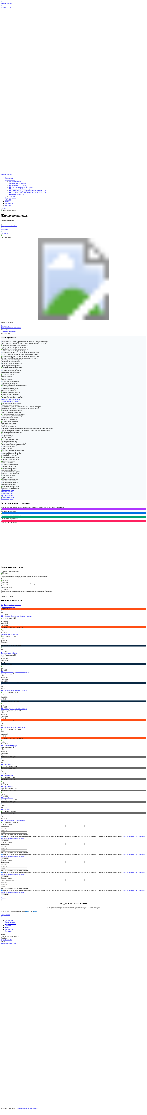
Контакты (8, 205)
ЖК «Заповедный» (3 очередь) (19, 189)
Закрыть (3, 898)
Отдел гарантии (10, 198)
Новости (8, 200)
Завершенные (16, 605)
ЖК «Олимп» (5, 809)
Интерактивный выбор (9, 226)
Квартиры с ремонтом (16, 194)
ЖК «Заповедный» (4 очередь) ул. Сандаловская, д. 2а (27, 191)
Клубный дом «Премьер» (17, 183)
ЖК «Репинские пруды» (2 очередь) (21, 187)
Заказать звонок (6, 4)
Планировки (5, 233)
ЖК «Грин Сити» (7, 764)
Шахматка (4, 229)
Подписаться (5, 915)
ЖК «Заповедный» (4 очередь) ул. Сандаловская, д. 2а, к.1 (28, 192)
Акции (7, 201)
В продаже (7, 605)
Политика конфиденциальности (27, 1108)
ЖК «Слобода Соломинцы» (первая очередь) (16, 616)
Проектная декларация (8, 331)
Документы (9, 203)
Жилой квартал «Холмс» (17, 185)
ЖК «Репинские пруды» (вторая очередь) (15, 672)
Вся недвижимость (15, 182)
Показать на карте (8, 607)
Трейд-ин (12, 196)
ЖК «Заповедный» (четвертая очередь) (14, 690)
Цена (2, 620)
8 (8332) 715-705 (6, 7)
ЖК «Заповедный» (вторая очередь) (13, 820)
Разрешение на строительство (11, 328)
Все (2, 605)
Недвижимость (10, 180)
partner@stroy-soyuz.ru (8, 943)
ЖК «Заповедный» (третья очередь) (13, 727)
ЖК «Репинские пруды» (9, 746)
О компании (9, 178)
